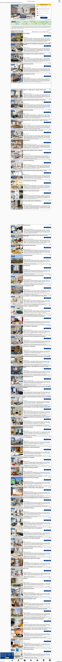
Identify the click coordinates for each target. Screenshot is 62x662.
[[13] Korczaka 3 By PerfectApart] (17, 164)
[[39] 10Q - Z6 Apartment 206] (17, 441)
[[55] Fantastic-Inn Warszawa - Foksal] (17, 603)
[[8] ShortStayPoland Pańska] (17, 114)
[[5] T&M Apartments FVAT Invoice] (17, 78)
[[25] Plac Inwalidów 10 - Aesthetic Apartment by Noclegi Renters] (17, 300)
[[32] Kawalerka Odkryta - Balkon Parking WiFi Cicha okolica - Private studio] (17, 370)
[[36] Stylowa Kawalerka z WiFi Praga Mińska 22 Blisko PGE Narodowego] (17, 411)
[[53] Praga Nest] (17, 582)
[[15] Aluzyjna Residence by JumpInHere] (17, 185)
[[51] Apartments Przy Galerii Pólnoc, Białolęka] (17, 562)
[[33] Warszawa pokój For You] (17, 381)
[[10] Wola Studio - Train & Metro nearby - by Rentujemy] (17, 134)
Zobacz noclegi (47, 35)
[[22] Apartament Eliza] (17, 269)
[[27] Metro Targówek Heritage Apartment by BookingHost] (17, 320)
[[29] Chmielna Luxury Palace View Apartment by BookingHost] (17, 340)
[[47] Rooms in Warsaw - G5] (17, 522)
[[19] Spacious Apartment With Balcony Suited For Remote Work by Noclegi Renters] (17, 239)
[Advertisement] (31, 217)
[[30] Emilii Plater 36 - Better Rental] (17, 350)
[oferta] (16, 485)
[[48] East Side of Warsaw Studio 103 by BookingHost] (17, 532)
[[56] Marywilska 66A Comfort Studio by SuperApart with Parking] (17, 613)
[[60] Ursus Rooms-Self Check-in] (17, 653)
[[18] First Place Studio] (17, 229)
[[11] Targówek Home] (17, 144)
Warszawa (12, 34)
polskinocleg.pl (31, 1)
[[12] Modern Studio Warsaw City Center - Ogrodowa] (17, 154)
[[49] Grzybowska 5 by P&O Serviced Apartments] (17, 542)
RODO (4, 656)
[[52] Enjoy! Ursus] (17, 572)
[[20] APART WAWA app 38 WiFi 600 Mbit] (17, 249)
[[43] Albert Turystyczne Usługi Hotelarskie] (17, 481)
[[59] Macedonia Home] (17, 643)
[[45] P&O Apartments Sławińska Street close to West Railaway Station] (17, 502)
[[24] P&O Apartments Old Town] (17, 290)
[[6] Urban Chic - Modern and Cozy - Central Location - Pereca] (17, 94)
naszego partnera (35, 294)
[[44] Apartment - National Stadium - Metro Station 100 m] (17, 492)
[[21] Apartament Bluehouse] (17, 259)
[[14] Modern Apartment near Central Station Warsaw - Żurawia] (17, 175)
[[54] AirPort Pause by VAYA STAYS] (17, 593)
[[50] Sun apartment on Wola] (17, 552)
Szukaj (43, 17)
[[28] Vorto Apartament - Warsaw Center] (17, 330)
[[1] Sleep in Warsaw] (17, 37)
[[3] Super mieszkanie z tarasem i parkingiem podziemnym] (17, 58)
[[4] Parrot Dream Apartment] (17, 68)
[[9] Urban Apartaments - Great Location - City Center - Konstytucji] (17, 124)
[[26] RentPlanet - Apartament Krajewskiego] (17, 310)
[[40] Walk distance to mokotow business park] (17, 451)
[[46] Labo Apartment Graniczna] (17, 512)
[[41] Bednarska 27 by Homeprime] (17, 461)
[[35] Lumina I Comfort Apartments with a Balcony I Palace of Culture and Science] (17, 401)
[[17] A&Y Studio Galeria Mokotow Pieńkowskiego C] (17, 205)
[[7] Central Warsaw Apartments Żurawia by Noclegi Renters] (17, 104)
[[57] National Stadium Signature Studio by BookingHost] (17, 623)
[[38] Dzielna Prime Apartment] (17, 431)
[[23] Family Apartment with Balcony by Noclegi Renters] (17, 280)
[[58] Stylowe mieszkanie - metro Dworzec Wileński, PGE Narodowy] (17, 633)
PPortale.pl (4, 661)
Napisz (61, 661)
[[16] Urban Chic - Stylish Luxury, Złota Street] (17, 195)
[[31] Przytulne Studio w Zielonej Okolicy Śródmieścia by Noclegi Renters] (17, 360)
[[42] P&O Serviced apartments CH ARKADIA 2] (17, 471)
